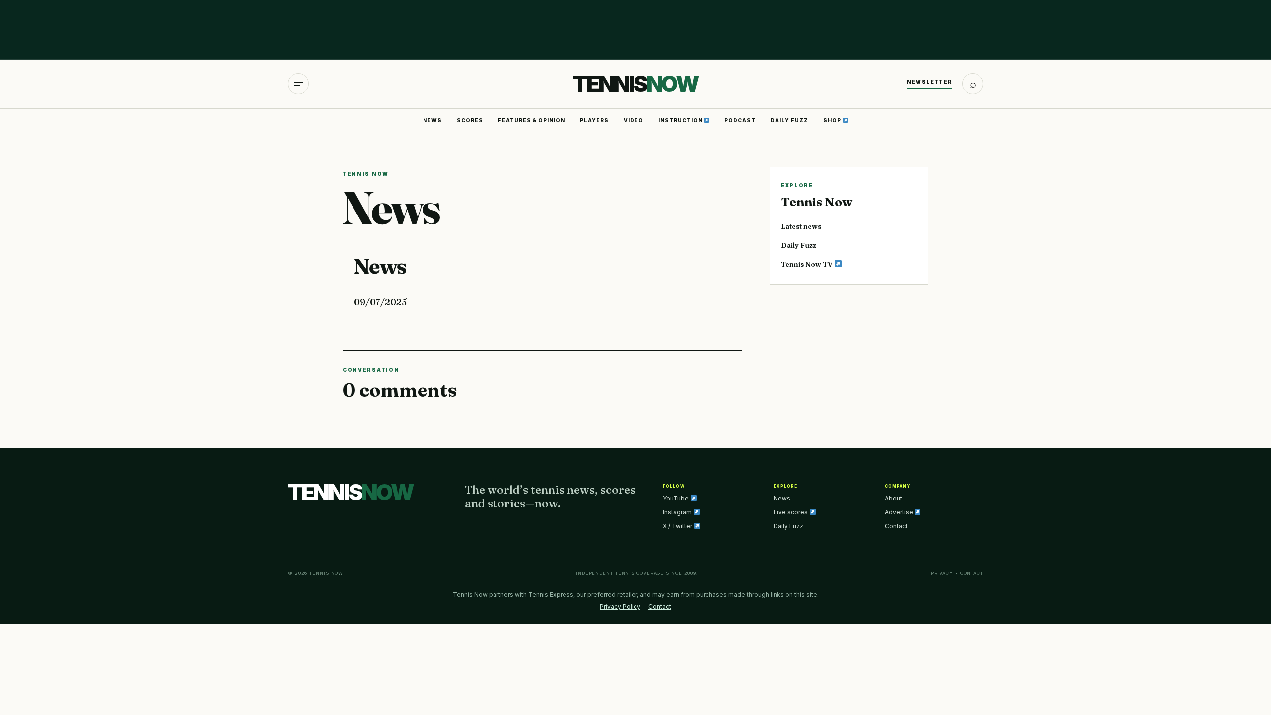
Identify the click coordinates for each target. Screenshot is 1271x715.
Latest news (801, 226)
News (432, 120)
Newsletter (929, 82)
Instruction (681, 120)
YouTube (676, 498)
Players (594, 120)
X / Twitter (678, 526)
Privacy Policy (620, 606)
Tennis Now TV (807, 264)
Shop (833, 120)
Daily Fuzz (789, 120)
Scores (470, 120)
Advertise (900, 512)
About (893, 498)
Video (633, 120)
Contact (896, 526)
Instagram (678, 512)
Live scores (791, 512)
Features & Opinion (531, 120)
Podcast (740, 120)
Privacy (942, 573)
